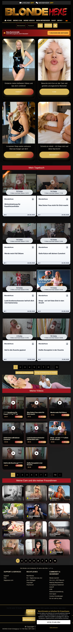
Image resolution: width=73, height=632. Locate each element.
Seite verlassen (54, 627)
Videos (19, 92)
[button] (66, 20)
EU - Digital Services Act (34, 578)
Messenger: (46, 3)
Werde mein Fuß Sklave (58, 412)
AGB (50, 589)
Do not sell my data (55, 598)
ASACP (51, 587)
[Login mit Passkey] (55, 25)
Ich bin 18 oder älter (53, 622)
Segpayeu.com (8, 580)
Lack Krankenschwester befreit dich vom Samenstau (35, 438)
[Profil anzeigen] (32, 199)
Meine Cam (17, 20)
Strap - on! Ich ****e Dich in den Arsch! (59, 438)
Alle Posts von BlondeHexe (24, 372)
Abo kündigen (31, 580)
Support (6, 575)
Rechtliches (30, 575)
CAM (54, 92)
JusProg (50, 568)
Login (40, 25)
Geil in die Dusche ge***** (13, 463)
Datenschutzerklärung (56, 591)
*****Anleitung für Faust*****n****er (11, 413)
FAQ (5, 578)
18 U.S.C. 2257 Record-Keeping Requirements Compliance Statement (57, 582)
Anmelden (48, 25)
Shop (53, 20)
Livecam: (28, 3)
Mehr (59, 20)
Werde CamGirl (54, 578)
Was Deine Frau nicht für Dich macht (35, 413)
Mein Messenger (43, 20)
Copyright (30, 582)
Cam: (42, 42)
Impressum (30, 585)
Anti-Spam (52, 594)
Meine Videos (29, 20)
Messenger (54, 155)
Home (9, 20)
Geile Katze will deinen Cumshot (12, 438)
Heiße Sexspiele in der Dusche (34, 464)
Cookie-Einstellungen (56, 596)
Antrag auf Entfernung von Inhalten (46, 372)
